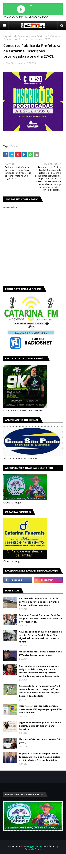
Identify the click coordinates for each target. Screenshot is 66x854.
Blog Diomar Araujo (15, 63)
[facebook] (17, 580)
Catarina (21, 36)
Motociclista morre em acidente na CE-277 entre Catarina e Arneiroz (41, 653)
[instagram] (48, 580)
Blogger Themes (34, 846)
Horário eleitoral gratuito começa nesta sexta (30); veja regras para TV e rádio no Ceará (40, 709)
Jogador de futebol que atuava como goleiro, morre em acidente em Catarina (40, 726)
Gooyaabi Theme (33, 849)
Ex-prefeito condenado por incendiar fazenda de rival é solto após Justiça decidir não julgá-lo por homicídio (40, 757)
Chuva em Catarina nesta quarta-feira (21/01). (40, 741)
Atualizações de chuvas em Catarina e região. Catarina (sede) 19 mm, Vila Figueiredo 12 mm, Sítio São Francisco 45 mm (40, 636)
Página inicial (9, 36)
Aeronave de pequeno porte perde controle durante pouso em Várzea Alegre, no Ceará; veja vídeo (39, 602)
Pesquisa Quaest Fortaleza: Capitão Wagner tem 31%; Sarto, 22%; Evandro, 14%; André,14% (41, 618)
